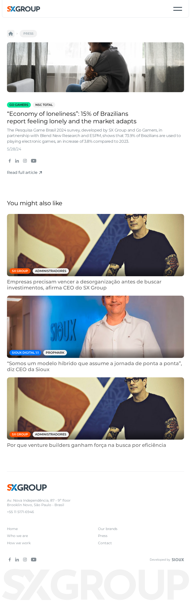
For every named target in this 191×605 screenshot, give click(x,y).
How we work (19, 543)
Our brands (107, 529)
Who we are (17, 536)
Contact (105, 543)
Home (12, 529)
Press (102, 536)
